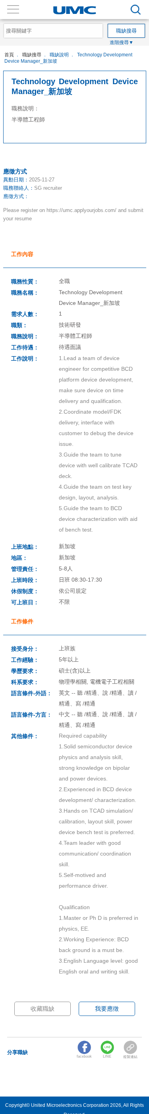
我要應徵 (107, 1008)
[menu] (136, 10)
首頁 (9, 54)
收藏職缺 (42, 1008)
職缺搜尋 (31, 54)
